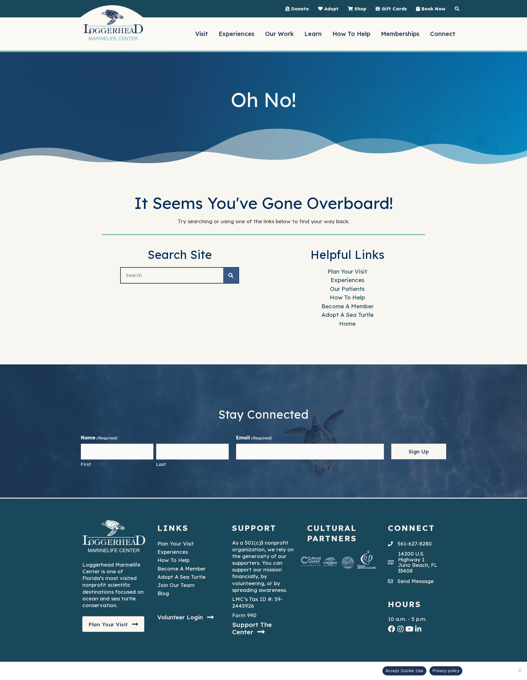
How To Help (347, 297)
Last (161, 464)
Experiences (347, 280)
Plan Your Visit (347, 271)
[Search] (230, 275)
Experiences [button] (236, 34)
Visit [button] (201, 34)
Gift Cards (393, 9)
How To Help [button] (351, 34)
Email (254, 438)
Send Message (415, 581)
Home (347, 323)
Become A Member (347, 306)
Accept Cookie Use (404, 670)
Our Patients (347, 288)
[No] (519, 670)
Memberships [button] (400, 34)
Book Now (433, 9)
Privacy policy (445, 670)
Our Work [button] (279, 34)
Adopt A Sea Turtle (347, 314)
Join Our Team (176, 585)
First (86, 464)
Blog (163, 593)
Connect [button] (442, 34)
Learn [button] (313, 34)
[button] (113, 624)
